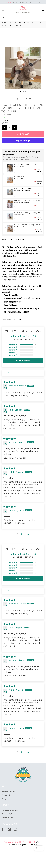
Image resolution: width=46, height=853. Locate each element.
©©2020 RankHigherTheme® (20, 842)
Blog (4, 798)
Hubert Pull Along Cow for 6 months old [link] (26, 177)
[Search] (4, 18)
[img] (9, 382)
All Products (15, 22)
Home (4, 22)
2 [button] (21, 534)
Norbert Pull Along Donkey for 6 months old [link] (28, 214)
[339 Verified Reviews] (23, 783)
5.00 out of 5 (29, 336)
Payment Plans (8, 791)
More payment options (23, 146)
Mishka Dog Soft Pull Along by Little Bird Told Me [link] (27, 201)
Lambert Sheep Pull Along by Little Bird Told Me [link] (26, 189)
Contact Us (6, 795)
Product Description (13, 239)
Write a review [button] (23, 360)
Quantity (5, 123)
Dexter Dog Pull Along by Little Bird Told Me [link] (27, 165)
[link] (10, 168)
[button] (15, 171)
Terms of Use (7, 817)
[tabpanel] (23, 68)
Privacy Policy (8, 814)
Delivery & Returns (12, 320)
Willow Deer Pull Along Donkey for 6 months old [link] (27, 226)
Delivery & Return (10, 810)
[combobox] (23, 18)
